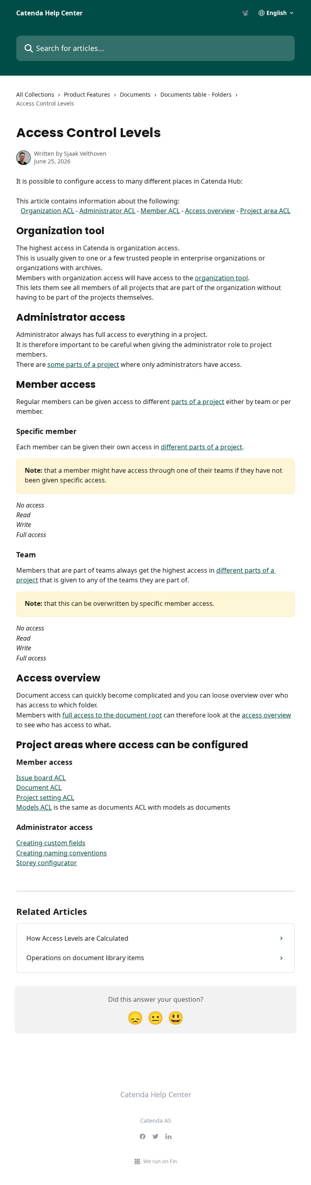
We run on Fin (160, 1161)
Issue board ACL (41, 777)
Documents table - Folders (196, 94)
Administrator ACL (107, 210)
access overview (266, 715)
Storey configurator (46, 862)
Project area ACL (265, 210)
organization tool (221, 277)
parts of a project (197, 401)
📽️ (245, 13)
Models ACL (34, 807)
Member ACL (160, 210)
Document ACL (39, 787)
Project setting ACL (45, 797)
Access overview (210, 210)
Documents (135, 94)
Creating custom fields (50, 842)
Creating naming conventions (61, 853)
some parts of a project (83, 364)
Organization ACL (47, 210)
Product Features (87, 94)
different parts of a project (201, 446)
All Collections (35, 94)
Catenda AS (155, 1120)
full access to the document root (112, 715)
